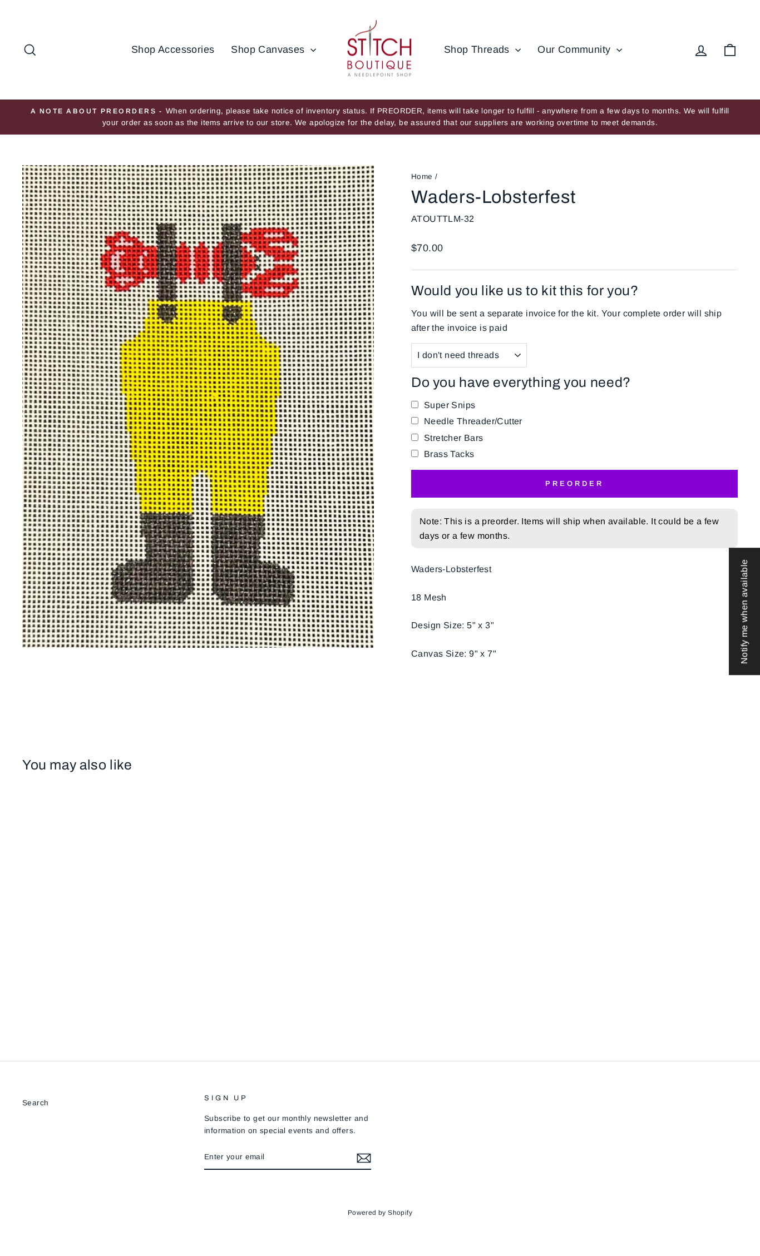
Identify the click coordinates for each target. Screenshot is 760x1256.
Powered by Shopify (380, 1213)
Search (35, 1103)
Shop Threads (478, 49)
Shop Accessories (172, 49)
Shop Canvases (269, 49)
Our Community (575, 49)
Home (422, 176)
